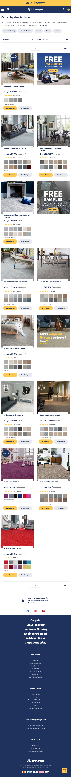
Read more (44, 25)
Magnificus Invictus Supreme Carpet (50, 149)
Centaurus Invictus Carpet (14, 86)
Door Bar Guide (35, 703)
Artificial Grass (35, 638)
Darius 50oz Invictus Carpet (14, 349)
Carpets (35, 620)
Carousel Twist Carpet (12, 549)
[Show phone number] (64, 9)
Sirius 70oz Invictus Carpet (50, 415)
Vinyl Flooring (35, 625)
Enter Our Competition (35, 708)
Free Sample (25, 108)
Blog (35, 705)
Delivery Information (35, 663)
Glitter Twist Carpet (11, 482)
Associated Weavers (25, 31)
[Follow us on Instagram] (35, 611)
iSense (48, 31)
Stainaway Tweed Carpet (49, 482)
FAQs (35, 697)
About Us (35, 660)
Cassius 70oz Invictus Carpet (50, 282)
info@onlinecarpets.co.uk (35, 751)
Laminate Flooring (35, 629)
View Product (10, 108)
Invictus (57, 31)
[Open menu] (3, 9)
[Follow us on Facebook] (27, 611)
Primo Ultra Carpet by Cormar (15, 282)
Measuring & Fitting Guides (35, 700)
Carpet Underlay (35, 642)
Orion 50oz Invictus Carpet (14, 415)
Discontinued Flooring (35, 677)
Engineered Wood (35, 634)
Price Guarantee (35, 666)
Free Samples (35, 669)
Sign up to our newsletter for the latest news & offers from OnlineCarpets (38, 600)
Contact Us (35, 746)
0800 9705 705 (35, 748)
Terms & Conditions (35, 672)
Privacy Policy (35, 674)
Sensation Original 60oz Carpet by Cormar (17, 216)
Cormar (38, 31)
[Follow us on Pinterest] (43, 611)
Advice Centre (36, 694)
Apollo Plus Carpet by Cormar (15, 148)
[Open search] (8, 9)
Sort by (39, 40)
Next (65, 49)
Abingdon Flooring (9, 31)
